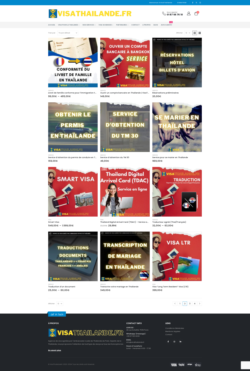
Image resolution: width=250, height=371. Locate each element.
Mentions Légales (172, 331)
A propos (146, 25)
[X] (196, 2)
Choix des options (93, 42)
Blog (156, 25)
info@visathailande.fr (135, 342)
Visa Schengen (105, 25)
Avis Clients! (166, 24)
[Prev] (175, 303)
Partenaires (121, 25)
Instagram (174, 341)
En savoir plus (54, 350)
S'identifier (181, 3)
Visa (49, 220)
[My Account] (189, 13)
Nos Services (88, 25)
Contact (135, 25)
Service (51, 91)
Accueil (51, 25)
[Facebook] (192, 2)
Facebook (168, 341)
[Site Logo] (90, 13)
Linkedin (180, 341)
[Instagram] (200, 2)
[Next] (200, 303)
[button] (194, 33)
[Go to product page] (73, 62)
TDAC (102, 220)
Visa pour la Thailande (68, 25)
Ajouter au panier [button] (145, 42)
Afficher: (179, 33)
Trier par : (52, 33)
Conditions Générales (174, 328)
